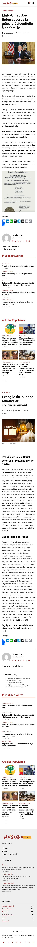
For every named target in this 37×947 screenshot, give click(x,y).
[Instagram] (12, 240)
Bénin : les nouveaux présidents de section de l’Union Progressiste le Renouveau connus (10, 341)
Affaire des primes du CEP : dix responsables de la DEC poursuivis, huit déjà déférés (26, 341)
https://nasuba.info (18, 238)
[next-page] (6, 380)
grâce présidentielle (9, 249)
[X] (23, 240)
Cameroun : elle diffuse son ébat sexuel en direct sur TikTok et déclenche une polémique (10, 368)
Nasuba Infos (24, 33)
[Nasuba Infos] (10, 3)
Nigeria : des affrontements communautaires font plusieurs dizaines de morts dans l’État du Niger (26, 369)
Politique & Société (8, 10)
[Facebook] (3, 942)
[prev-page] (3, 380)
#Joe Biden (15, 247)
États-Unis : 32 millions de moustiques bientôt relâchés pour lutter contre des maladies (18, 284)
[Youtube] (29, 240)
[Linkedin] (15, 240)
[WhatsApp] (26, 240)
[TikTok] (21, 240)
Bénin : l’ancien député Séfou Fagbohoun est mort (17, 275)
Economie (5, 865)
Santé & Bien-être (7, 281)
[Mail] (18, 240)
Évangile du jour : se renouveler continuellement (18, 266)
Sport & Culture (6, 264)
